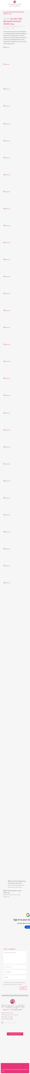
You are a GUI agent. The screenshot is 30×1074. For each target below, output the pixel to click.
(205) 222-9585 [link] (9, 1018)
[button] (15, 1033)
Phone (3, 1018)
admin (21, 26)
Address (4, 1012)
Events (15, 26)
